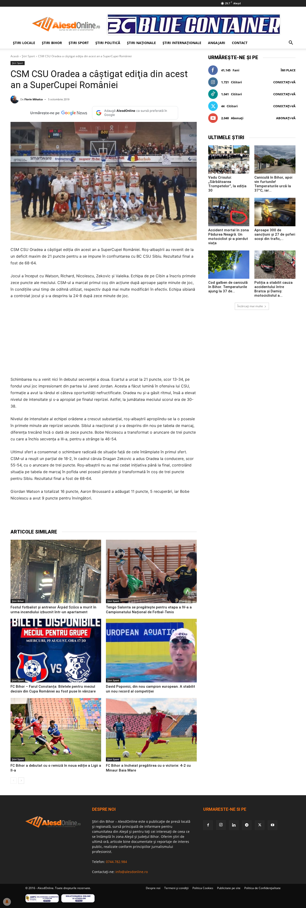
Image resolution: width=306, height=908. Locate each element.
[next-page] (21, 780)
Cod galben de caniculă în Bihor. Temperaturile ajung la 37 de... (228, 286)
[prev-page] (13, 780)
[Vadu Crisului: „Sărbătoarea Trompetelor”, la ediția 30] (228, 159)
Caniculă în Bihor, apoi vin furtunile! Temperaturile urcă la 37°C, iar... (273, 184)
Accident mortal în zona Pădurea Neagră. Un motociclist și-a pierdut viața (228, 236)
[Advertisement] (104, 339)
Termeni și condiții (176, 888)
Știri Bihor (52, 42)
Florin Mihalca (33, 99)
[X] (63, 516)
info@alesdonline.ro (131, 871)
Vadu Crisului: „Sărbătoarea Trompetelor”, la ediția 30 (227, 184)
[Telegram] (74, 516)
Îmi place (288, 70)
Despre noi (153, 888)
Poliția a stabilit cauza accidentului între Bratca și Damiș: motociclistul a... (273, 289)
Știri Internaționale (182, 42)
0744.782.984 (116, 861)
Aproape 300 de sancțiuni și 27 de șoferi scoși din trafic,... (274, 234)
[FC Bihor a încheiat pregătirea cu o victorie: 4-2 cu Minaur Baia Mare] (151, 730)
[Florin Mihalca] (15, 99)
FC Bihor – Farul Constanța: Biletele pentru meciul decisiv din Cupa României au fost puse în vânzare (53, 688)
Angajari (216, 42)
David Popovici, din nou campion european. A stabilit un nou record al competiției (150, 688)
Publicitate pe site (228, 888)
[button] (290, 43)
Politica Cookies (202, 888)
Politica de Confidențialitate (262, 888)
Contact (239, 42)
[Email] (107, 516)
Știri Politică (107, 42)
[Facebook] (52, 516)
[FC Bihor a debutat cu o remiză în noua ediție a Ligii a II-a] (56, 730)
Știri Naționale (141, 42)
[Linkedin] (96, 516)
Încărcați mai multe (250, 306)
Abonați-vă (285, 118)
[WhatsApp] (85, 516)
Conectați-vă (284, 82)
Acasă (15, 56)
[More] (130, 516)
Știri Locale (24, 42)
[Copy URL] (118, 516)
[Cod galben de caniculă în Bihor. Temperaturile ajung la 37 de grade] (228, 264)
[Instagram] (221, 825)
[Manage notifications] (7, 902)
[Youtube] (272, 825)
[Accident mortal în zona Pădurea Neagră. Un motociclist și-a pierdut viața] (228, 212)
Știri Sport (79, 42)
